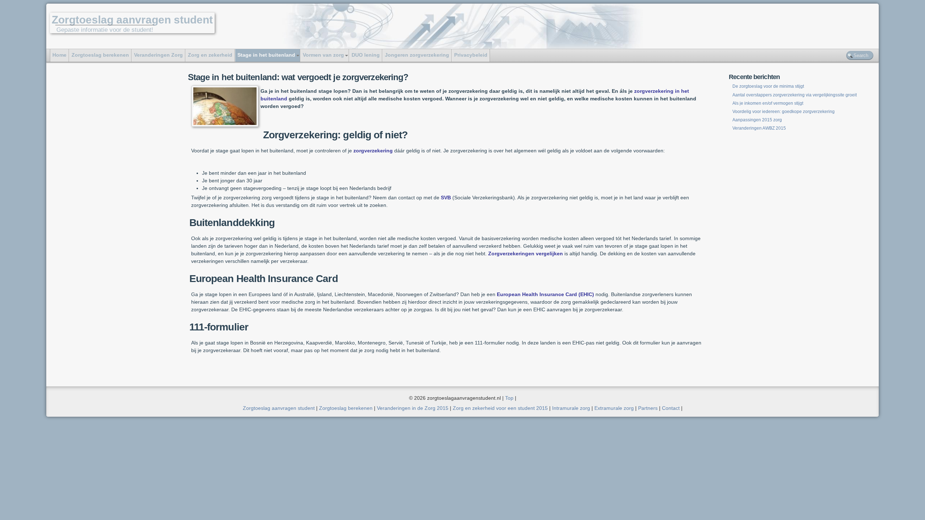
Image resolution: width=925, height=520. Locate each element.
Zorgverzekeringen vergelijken (525, 253)
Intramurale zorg (571, 408)
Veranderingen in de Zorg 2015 (412, 408)
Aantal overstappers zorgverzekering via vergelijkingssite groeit (795, 95)
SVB (446, 197)
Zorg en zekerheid (210, 55)
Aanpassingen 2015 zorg (757, 119)
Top (509, 398)
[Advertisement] (95, 179)
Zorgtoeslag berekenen (100, 55)
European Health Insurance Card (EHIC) (545, 294)
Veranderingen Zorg (158, 55)
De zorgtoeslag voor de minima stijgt (768, 86)
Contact (671, 408)
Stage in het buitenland (266, 55)
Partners (648, 408)
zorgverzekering (373, 150)
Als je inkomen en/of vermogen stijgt (767, 103)
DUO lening (366, 55)
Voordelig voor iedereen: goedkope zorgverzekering (783, 111)
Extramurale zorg (614, 408)
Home (59, 55)
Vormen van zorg (323, 55)
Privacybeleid (470, 55)
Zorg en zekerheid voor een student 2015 (500, 408)
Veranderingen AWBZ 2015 (759, 128)
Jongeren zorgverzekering (417, 55)
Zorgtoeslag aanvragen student (132, 20)
